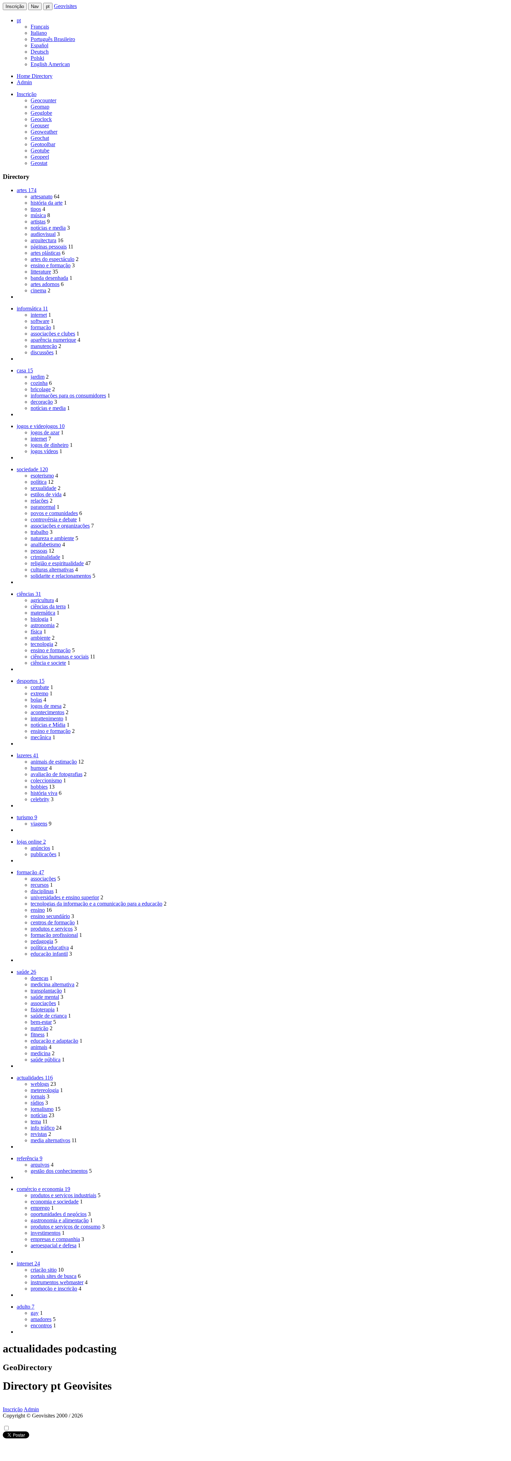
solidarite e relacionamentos (61, 576)
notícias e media (48, 228)
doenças (39, 978)
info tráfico (43, 1128)
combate (40, 687)
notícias (39, 1115)
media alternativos (50, 1140)
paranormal (43, 507)
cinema (38, 290)
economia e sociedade (55, 1202)
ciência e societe (48, 663)
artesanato (41, 196)
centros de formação (53, 922)
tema (36, 1121)
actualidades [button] (35, 1078)
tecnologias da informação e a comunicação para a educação (96, 904)
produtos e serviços (52, 929)
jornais (38, 1096)
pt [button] (19, 20)
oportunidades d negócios (59, 1214)
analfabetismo (46, 544)
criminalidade (45, 557)
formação (41, 327)
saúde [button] (26, 972)
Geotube (40, 150)
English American (50, 64)
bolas (36, 700)
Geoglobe (41, 113)
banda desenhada (49, 278)
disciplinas (42, 891)
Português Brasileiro (53, 39)
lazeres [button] (28, 755)
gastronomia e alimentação (60, 1220)
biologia (39, 619)
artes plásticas (45, 253)
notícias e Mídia (48, 725)
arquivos (40, 1165)
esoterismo (42, 476)
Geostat (39, 163)
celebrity (40, 799)
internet (39, 315)
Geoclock (41, 119)
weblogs (40, 1084)
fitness (37, 1034)
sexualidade (43, 488)
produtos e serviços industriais (63, 1195)
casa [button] (25, 370)
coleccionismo (46, 780)
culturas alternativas (52, 569)
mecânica (41, 737)
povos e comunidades (54, 513)
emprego (40, 1208)
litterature (41, 272)
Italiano (39, 33)
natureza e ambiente (52, 538)
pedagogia (42, 941)
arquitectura (43, 240)
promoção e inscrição (54, 1289)
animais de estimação (54, 762)
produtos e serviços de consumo (65, 1227)
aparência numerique (53, 340)
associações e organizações (60, 526)
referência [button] (29, 1158)
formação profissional (54, 935)
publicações (43, 854)
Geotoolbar (43, 144)
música (38, 215)
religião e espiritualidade (57, 563)
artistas (38, 221)
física (36, 631)
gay (35, 1313)
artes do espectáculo (52, 259)
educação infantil (49, 954)
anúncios (40, 848)
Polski (37, 58)
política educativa (50, 947)
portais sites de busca (53, 1276)
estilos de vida (46, 494)
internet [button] (28, 1263)
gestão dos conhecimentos (59, 1171)
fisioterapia (43, 1009)
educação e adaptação (54, 1041)
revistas (39, 1134)
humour (39, 768)
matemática (43, 613)
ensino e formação (51, 265)
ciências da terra (48, 606)
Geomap (40, 107)
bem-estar (41, 1022)
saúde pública (45, 1060)
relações (39, 501)
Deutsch (40, 52)
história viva (44, 793)
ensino (38, 910)
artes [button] (26, 190)
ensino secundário (50, 916)
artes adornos (45, 284)
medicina (40, 1053)
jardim (37, 377)
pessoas (39, 551)
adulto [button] (25, 1307)
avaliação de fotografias (56, 774)
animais (39, 1047)
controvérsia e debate (54, 519)
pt (48, 6)
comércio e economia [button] (43, 1189)
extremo (39, 693)
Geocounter (43, 100)
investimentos (45, 1233)
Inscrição (15, 6)
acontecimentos (47, 712)
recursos (40, 885)
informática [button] (32, 308)
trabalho (39, 532)
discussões (42, 352)
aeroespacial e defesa (53, 1245)
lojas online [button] (31, 842)
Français (40, 27)
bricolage (41, 389)
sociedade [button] (32, 469)
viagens (39, 824)
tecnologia (42, 644)
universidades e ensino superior (65, 897)
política (39, 482)
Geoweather (44, 132)
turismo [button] (27, 817)
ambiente (40, 638)
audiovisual (43, 234)
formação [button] (30, 872)
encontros (41, 1325)
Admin (24, 82)
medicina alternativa (52, 984)
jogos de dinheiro (49, 445)
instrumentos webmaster (57, 1282)
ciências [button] (29, 594)
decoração (42, 402)
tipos (36, 209)
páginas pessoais (49, 247)
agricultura (42, 600)
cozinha (39, 383)
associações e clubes (53, 334)
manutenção (44, 346)
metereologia (45, 1090)
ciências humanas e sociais (60, 657)
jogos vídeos (44, 451)
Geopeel (40, 157)
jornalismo (42, 1109)
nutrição (39, 1028)
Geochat (40, 138)
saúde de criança (49, 1016)
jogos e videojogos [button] (41, 426)
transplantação (46, 991)
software (40, 321)
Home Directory (34, 76)
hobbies (39, 787)
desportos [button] (30, 681)
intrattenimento (47, 718)
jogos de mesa (46, 706)
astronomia (43, 625)
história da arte (47, 203)
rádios (37, 1103)
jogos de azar (45, 432)
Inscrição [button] (26, 94)
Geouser (40, 125)
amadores (41, 1319)
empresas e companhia (55, 1239)
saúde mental (45, 997)
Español (39, 45)
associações (43, 879)
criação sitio (44, 1270)
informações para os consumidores (68, 395)
